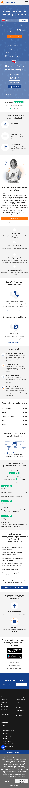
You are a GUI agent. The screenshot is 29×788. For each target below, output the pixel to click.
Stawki (4, 728)
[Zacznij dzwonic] (5, 147)
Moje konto (4, 702)
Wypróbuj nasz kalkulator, (9, 453)
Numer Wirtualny (7, 741)
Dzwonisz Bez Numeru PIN (14, 353)
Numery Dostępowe (8, 736)
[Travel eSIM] (14, 621)
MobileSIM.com (20, 710)
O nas (2, 712)
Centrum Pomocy (20, 699)
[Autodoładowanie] (3, 387)
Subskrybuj (21, 685)
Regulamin (4, 709)
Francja (4, 424)
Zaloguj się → (19, 222)
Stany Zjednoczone (7, 408)
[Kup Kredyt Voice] (5, 136)
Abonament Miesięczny (9, 730)
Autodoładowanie (12, 386)
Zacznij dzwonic (15, 144)
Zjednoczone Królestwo (8, 416)
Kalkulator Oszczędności (9, 744)
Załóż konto (14, 123)
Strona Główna (5, 699)
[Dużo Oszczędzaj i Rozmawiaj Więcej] (14, 445)
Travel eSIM (14, 627)
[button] (26, 2)
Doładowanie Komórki (14, 611)
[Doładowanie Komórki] (14, 606)
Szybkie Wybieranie (12, 364)
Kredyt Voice (4, 722)
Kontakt (18, 702)
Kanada (4, 412)
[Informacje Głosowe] (3, 376)
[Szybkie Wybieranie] (3, 365)
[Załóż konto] (5, 125)
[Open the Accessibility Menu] (3, 747)
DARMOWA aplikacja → (14, 342)
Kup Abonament (14, 87)
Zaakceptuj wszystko (21, 781)
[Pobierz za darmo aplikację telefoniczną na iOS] (14, 650)
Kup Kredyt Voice (16, 134)
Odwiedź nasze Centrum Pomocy (14, 587)
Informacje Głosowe (12, 375)
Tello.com (18, 707)
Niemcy (4, 420)
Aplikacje (5, 738)
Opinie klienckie (5, 714)
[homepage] (13, 2)
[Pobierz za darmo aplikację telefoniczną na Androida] (14, 656)
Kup (4, 725)
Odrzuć (7, 781)
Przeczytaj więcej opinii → (14, 482)
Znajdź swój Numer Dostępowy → (14, 310)
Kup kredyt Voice (14, 36)
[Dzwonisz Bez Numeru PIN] (3, 354)
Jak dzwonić (14, 40)
